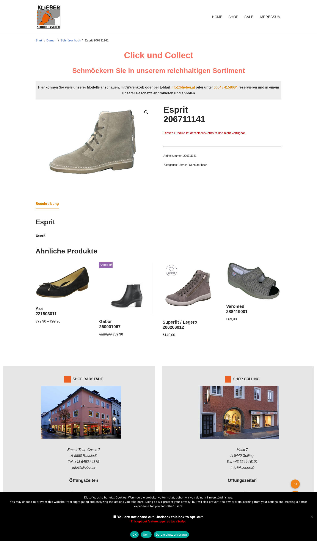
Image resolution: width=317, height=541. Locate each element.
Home (217, 17)
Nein (146, 534)
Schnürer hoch (71, 40)
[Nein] (311, 516)
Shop (233, 17)
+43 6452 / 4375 (86, 461)
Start (39, 40)
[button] (146, 112)
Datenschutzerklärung (171, 534)
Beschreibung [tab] (47, 204)
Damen (51, 40)
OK (134, 534)
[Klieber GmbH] (48, 17)
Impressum (270, 17)
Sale (248, 17)
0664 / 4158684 (226, 87)
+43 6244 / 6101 (245, 461)
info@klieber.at (183, 87)
